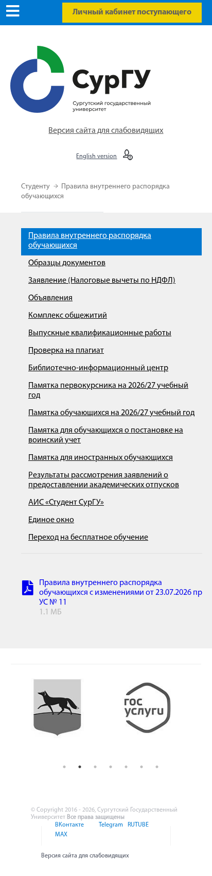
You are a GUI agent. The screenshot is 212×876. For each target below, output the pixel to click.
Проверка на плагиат (66, 351)
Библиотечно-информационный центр (98, 368)
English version (96, 156)
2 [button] (80, 767)
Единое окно (51, 520)
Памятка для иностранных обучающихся (100, 458)
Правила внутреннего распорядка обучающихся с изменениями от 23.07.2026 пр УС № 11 (120, 593)
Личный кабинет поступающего (132, 12)
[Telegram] (110, 831)
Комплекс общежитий (67, 316)
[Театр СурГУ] (65, 717)
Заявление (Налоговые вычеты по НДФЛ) (101, 281)
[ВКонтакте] (68, 831)
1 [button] (64, 767)
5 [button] (126, 767)
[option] (65, 717)
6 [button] (141, 767)
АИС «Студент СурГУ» (66, 503)
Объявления (50, 298)
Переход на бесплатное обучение (88, 538)
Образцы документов (66, 263)
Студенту (36, 187)
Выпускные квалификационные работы (99, 333)
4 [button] (110, 767)
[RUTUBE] (137, 831)
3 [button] (95, 767)
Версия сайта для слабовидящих (105, 131)
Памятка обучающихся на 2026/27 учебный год (111, 413)
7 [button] (157, 767)
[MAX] (59, 841)
